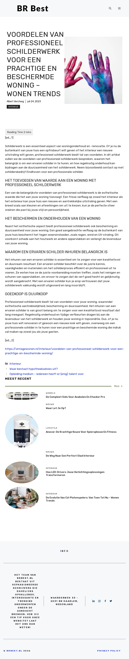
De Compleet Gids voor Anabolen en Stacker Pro (75, 396)
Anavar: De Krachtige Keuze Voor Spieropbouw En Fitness (81, 431)
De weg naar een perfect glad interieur (70, 455)
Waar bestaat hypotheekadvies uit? (34, 369)
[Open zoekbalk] (110, 8)
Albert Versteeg (15, 101)
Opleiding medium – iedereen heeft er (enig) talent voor (47, 374)
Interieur (13, 107)
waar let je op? (56, 408)
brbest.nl (15, 651)
